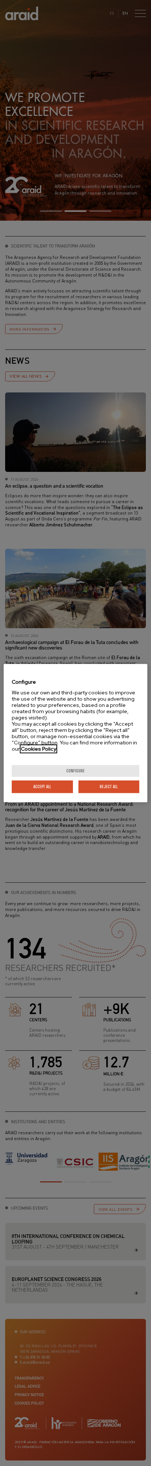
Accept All (42, 786)
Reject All (109, 786)
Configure (75, 770)
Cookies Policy (38, 749)
